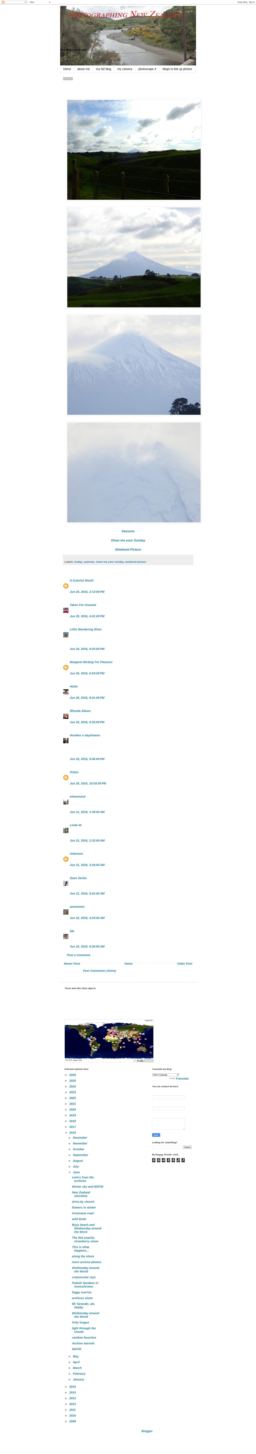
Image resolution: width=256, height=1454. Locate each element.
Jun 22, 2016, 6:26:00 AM (87, 946)
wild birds (79, 1219)
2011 (72, 1409)
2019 (73, 1115)
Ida (72, 931)
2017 (73, 1126)
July (76, 1166)
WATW (76, 1349)
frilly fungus (80, 1322)
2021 (73, 1103)
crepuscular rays (84, 1277)
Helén (74, 686)
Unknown (76, 853)
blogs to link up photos (177, 69)
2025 (73, 1080)
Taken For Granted (83, 605)
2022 (73, 1098)
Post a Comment (78, 955)
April (77, 1362)
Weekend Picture (128, 549)
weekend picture (135, 561)
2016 (73, 1132)
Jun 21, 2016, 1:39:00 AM (87, 812)
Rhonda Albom (80, 710)
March (78, 1368)
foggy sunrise (81, 1292)
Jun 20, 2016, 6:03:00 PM (87, 648)
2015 (73, 1386)
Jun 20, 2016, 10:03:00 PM (88, 783)
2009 (73, 1421)
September (81, 1155)
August (78, 1160)
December (80, 1137)
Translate (182, 1078)
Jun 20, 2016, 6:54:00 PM (87, 673)
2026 (73, 1075)
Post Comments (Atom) (99, 970)
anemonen (77, 906)
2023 (73, 1092)
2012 (73, 1404)
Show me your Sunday (128, 540)
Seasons (128, 531)
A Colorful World (81, 580)
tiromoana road (83, 1213)
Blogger (146, 1431)
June (77, 1172)
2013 (73, 1398)
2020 (73, 1109)
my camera (124, 69)
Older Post (184, 963)
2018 (73, 1121)
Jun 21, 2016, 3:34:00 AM (87, 865)
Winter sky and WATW (87, 1186)
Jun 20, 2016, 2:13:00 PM (87, 591)
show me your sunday (110, 561)
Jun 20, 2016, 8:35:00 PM (87, 722)
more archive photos (86, 1262)
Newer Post (72, 963)
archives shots (82, 1298)
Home (67, 69)
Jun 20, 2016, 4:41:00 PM (87, 616)
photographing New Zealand (121, 14)
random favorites (84, 1337)
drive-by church (83, 1201)
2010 (73, 1415)
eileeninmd (77, 796)
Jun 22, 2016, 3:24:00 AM (87, 918)
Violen (74, 772)
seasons (89, 561)
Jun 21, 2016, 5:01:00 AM (87, 893)
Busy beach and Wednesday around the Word (86, 1228)
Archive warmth (83, 1343)
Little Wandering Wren (85, 629)
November (80, 1143)
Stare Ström (78, 878)
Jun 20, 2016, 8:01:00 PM (87, 697)
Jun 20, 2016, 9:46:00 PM (87, 759)
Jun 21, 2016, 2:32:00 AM (87, 840)
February (79, 1373)
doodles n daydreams (85, 735)
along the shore (83, 1256)
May (76, 1356)
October (79, 1149)
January (79, 1379)
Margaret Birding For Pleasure (91, 662)
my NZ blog (103, 69)
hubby (78, 561)
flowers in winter (84, 1207)
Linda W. (76, 825)
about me (83, 69)
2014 (73, 1392)
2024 (73, 1086)
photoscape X (147, 69)
